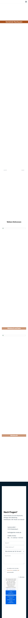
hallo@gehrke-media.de (14, 532)
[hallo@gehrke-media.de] (6, 532)
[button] (26, 1)
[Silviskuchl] (14, 384)
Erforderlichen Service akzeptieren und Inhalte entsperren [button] (11, 599)
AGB (18, 570)
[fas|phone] (6, 537)
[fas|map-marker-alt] (6, 528)
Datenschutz (10, 570)
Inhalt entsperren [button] (10, 592)
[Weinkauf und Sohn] (14, 277)
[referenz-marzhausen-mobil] (14, 108)
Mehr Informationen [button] (11, 589)
